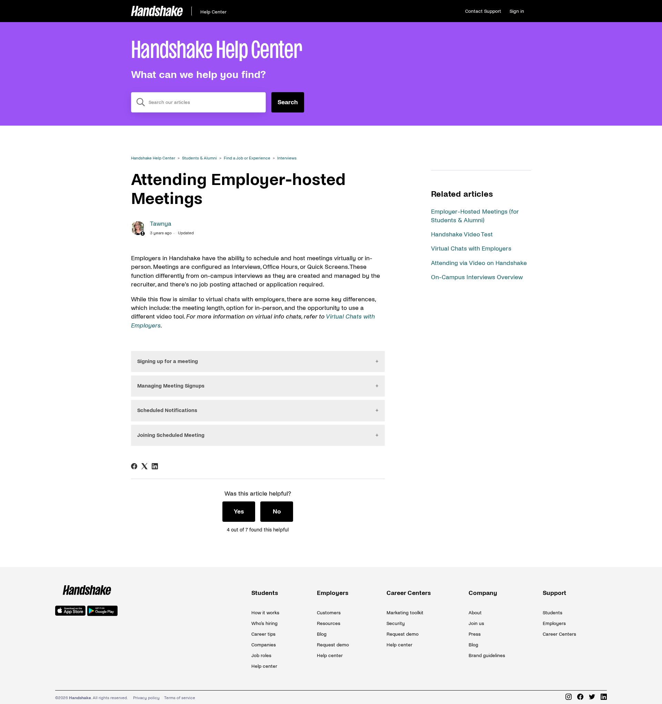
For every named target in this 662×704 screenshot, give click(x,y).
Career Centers (409, 593)
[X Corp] (144, 466)
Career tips (263, 634)
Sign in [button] (517, 11)
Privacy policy (146, 698)
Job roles (261, 655)
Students (264, 593)
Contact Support (483, 11)
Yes (239, 511)
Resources (328, 623)
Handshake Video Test (462, 234)
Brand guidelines (487, 655)
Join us (476, 623)
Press (475, 634)
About (475, 612)
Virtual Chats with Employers (471, 248)
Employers (333, 593)
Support (554, 593)
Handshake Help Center (153, 158)
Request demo (333, 644)
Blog (322, 634)
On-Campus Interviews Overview (477, 277)
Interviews (287, 158)
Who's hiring (264, 623)
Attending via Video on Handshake (479, 263)
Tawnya (160, 224)
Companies (263, 644)
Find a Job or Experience (247, 158)
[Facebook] (134, 466)
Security (396, 623)
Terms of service (179, 698)
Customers (329, 612)
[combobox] (198, 102)
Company (483, 593)
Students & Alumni (199, 158)
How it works (265, 612)
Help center (264, 666)
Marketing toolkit (405, 612)
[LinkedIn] (155, 466)
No (277, 511)
